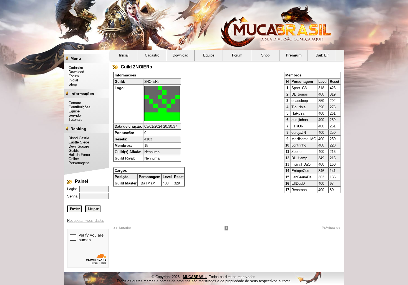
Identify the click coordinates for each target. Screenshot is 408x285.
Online (72, 159)
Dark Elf (322, 55)
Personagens (78, 163)
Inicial (72, 80)
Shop (71, 84)
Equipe (73, 111)
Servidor (74, 115)
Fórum (72, 76)
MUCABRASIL (195, 277)
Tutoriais (74, 119)
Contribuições (78, 107)
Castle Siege (77, 142)
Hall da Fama (78, 155)
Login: (72, 189)
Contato (73, 103)
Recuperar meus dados (85, 221)
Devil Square (77, 146)
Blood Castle (77, 138)
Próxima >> (331, 228)
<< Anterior (122, 228)
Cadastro (74, 68)
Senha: (73, 196)
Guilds (72, 150)
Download (75, 72)
